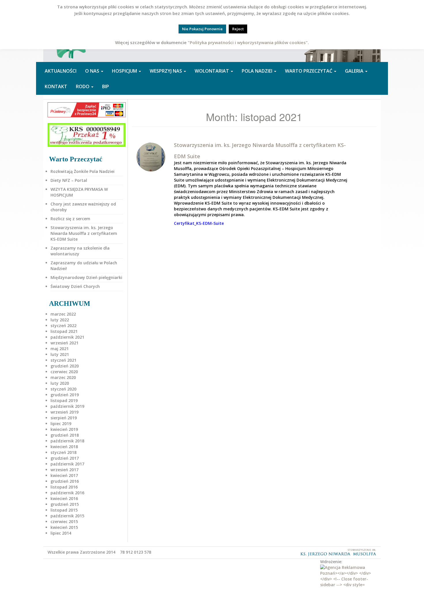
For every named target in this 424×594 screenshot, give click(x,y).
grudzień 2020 (64, 366)
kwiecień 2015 (64, 527)
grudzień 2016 (64, 481)
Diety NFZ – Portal (68, 180)
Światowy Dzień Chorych (75, 286)
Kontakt (56, 86)
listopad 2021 (64, 331)
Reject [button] (238, 28)
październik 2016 (67, 492)
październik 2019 (67, 406)
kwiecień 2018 (64, 446)
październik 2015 (67, 515)
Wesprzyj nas (166, 71)
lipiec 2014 (60, 533)
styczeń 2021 (63, 360)
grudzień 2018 (64, 435)
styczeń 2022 (63, 325)
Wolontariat (212, 71)
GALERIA (355, 71)
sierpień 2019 (63, 417)
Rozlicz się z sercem (70, 218)
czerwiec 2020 (64, 371)
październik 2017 (67, 464)
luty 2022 (59, 320)
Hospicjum (125, 71)
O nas (92, 71)
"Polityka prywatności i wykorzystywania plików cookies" (248, 42)
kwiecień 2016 (64, 498)
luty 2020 (59, 383)
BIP (105, 86)
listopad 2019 (64, 400)
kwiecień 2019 (64, 429)
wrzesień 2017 (64, 469)
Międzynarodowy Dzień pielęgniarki (86, 277)
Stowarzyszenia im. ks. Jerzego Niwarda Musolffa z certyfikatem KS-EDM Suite (83, 233)
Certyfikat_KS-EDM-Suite (199, 223)
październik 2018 (67, 441)
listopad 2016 (64, 487)
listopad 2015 (64, 510)
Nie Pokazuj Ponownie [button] (202, 28)
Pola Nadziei (257, 71)
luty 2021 (59, 354)
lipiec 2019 (60, 423)
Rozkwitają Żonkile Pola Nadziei (82, 171)
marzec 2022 (63, 314)
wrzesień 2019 (64, 412)
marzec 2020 (63, 377)
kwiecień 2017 (64, 475)
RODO (83, 86)
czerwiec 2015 (64, 521)
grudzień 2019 (64, 394)
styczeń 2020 (63, 389)
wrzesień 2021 (64, 343)
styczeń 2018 (63, 452)
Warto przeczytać (309, 71)
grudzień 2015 (64, 504)
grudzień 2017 (64, 458)
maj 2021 (59, 348)
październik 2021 (67, 337)
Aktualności (60, 71)
